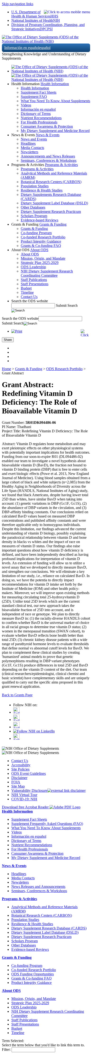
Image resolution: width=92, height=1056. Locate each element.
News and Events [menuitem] (34, 139)
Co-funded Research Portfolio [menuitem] (43, 237)
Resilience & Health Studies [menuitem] (42, 190)
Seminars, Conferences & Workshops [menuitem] (48, 160)
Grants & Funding (53, 224)
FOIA (15, 782)
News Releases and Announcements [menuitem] (38, 887)
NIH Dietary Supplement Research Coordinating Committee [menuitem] (47, 273)
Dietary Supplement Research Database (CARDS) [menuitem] (49, 928)
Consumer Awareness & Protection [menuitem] (47, 126)
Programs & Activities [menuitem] (37, 169)
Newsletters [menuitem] (29, 152)
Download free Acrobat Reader (26, 807)
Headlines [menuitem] (28, 143)
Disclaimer (19, 778)
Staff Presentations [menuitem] (34, 284)
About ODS (39, 250)
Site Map (18, 786)
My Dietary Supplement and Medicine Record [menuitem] (55, 131)
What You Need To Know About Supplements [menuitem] (55, 101)
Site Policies (20, 769)
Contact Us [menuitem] (29, 297)
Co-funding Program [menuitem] (36, 233)
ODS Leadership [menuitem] (33, 267)
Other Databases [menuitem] (33, 207)
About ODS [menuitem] (30, 254)
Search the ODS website (29, 301)
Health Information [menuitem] (35, 88)
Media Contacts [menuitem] (32, 148)
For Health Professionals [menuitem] (39, 122)
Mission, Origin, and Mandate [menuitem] (43, 258)
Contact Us (19, 761)
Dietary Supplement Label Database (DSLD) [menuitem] (54, 203)
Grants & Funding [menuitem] (34, 229)
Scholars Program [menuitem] (34, 216)
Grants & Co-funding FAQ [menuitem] (41, 246)
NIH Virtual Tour (24, 795)
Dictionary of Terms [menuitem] (36, 114)
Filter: (6, 1049)
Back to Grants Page (17, 695)
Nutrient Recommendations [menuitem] (41, 118)
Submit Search (67, 305)
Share (8, 340)
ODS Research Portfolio (64, 369)
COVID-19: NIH (24, 799)
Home (6, 369)
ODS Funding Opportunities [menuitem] (32, 974)
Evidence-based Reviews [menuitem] (39, 220)
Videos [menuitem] (26, 105)
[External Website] (66, 791)
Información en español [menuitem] (38, 109)
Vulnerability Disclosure (29, 791)
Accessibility (20, 765)
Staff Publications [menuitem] (34, 280)
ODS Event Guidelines (28, 773)
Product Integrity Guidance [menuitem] (41, 241)
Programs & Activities (61, 165)
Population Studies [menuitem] (35, 186)
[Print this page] (16, 331)
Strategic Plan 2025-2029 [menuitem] (40, 263)
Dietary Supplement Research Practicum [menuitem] (51, 212)
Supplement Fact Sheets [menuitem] (38, 92)
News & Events (47, 135)
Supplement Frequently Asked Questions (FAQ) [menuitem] (47, 824)
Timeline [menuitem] (27, 292)
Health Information (55, 84)
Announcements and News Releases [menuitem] (48, 156)
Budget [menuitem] (26, 288)
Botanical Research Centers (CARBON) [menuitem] (51, 182)
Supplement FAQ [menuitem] (34, 97)
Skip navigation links (17, 4)
